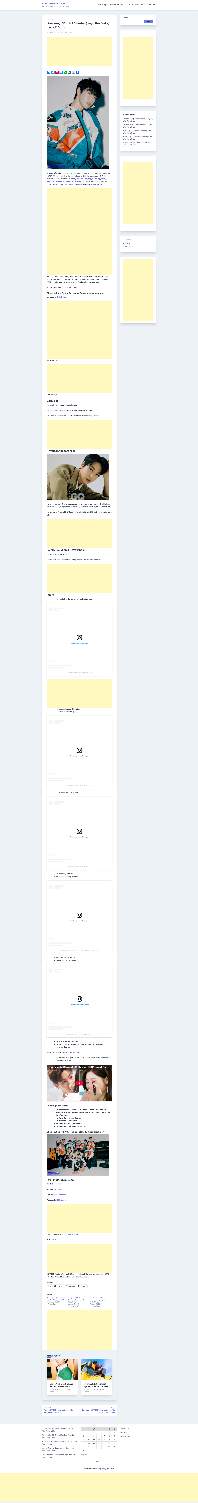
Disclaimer (126, 243)
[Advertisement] (79, 51)
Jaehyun (50, 181)
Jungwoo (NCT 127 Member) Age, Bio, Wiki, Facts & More (76, 1300)
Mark (74, 181)
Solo (137, 5)
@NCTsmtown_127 (61, 1195)
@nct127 (59, 1184)
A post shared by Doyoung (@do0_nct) (79, 672)
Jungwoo (67, 181)
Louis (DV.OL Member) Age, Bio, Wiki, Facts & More (61, 1385)
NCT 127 (56, 1240)
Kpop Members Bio (53, 3)
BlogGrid (101, 1469)
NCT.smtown (61, 1200)
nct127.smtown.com (70, 1234)
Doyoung (96, 179)
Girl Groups (102, 5)
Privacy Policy (128, 247)
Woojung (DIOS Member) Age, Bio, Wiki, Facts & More (96, 1385)
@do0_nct (61, 297)
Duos (123, 5)
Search (125, 18)
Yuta (103, 179)
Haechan (81, 181)
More (143, 5)
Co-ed (130, 5)
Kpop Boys (51, 19)
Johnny (79, 179)
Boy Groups (114, 5)
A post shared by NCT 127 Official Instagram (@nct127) (79, 950)
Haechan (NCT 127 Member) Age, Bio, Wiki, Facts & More (98, 1300)
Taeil (73, 179)
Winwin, (58, 181)
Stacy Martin (68, 32)
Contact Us (152, 5)
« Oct (98, 1461)
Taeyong (87, 179)
